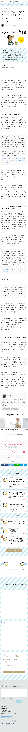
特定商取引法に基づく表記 (6, 716)
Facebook (4, 465)
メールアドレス (7, 666)
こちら (9, 405)
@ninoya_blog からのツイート (9, 622)
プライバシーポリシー (5, 717)
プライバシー (3, 724)
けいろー (7, 25)
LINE (17, 465)
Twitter (11, 465)
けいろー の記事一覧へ (14, 550)
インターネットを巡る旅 (6, 8)
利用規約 (9, 724)
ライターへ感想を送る (14, 457)
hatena (23, 465)
